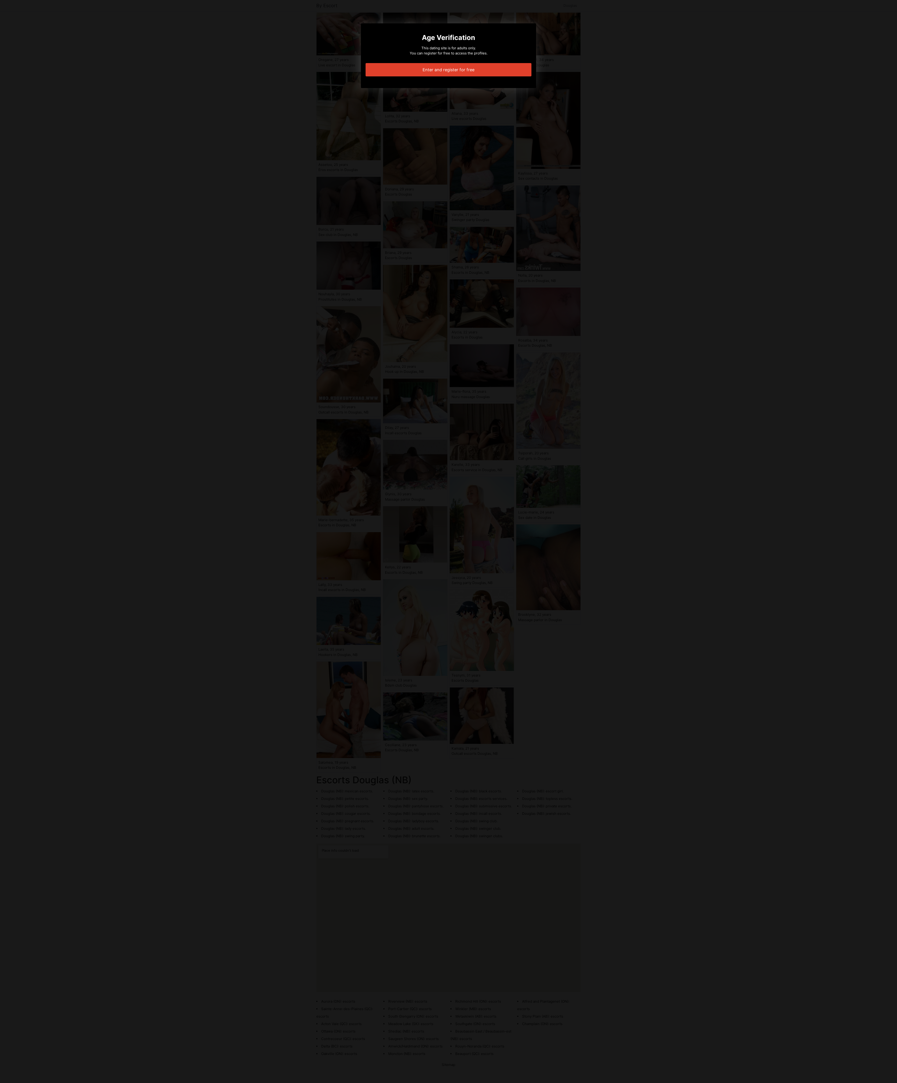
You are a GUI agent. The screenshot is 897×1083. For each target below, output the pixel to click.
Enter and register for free (448, 69)
